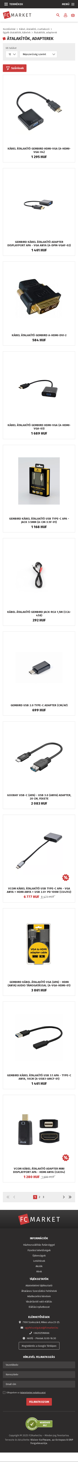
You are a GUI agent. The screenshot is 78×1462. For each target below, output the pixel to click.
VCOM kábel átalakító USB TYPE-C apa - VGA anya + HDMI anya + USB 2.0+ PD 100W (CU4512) (39, 890)
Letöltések (39, 1260)
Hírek (39, 1271)
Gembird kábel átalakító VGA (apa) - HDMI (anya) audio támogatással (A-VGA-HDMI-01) (39, 983)
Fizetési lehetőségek (39, 1250)
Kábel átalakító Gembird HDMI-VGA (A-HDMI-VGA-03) (39, 426)
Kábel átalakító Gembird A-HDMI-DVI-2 (39, 335)
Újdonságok (39, 1255)
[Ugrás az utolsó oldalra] (70, 1197)
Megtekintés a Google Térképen (39, 1345)
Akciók (39, 1266)
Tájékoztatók (39, 1279)
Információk (39, 1238)
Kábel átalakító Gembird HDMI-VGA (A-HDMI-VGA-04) (39, 150)
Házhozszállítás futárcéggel (39, 1244)
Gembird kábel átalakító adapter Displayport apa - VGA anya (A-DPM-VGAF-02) (39, 243)
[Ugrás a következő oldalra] (64, 1197)
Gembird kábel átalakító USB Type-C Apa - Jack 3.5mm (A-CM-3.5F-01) (39, 520)
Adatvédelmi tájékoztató (39, 1285)
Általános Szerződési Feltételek (39, 1291)
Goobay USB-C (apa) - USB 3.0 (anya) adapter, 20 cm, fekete (39, 796)
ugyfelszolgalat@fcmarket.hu (41, 1327)
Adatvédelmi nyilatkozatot (33, 1392)
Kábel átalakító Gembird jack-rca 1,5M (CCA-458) (39, 613)
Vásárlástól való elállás (39, 1301)
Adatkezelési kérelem (39, 1296)
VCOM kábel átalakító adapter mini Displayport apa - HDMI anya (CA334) (39, 1170)
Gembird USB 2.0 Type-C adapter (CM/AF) (39, 705)
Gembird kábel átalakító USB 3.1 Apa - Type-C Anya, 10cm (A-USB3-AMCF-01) (39, 1077)
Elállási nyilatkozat (39, 1306)
